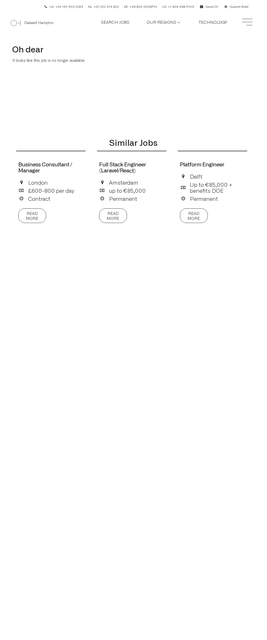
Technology (213, 22)
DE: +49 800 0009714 (140, 6)
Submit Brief (239, 6)
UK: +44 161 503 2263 (66, 6)
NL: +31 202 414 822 (103, 6)
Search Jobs (115, 22)
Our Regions (161, 22)
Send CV (211, 6)
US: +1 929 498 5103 (178, 6)
